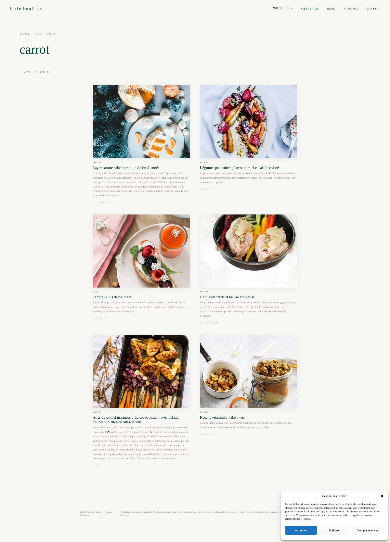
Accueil (25, 34)
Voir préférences (368, 530)
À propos (350, 9)
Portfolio (280, 8)
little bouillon (26, 8)
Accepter (301, 530)
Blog (331, 9)
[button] (382, 496)
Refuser (334, 530)
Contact (373, 9)
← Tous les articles (36, 72)
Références (309, 9)
